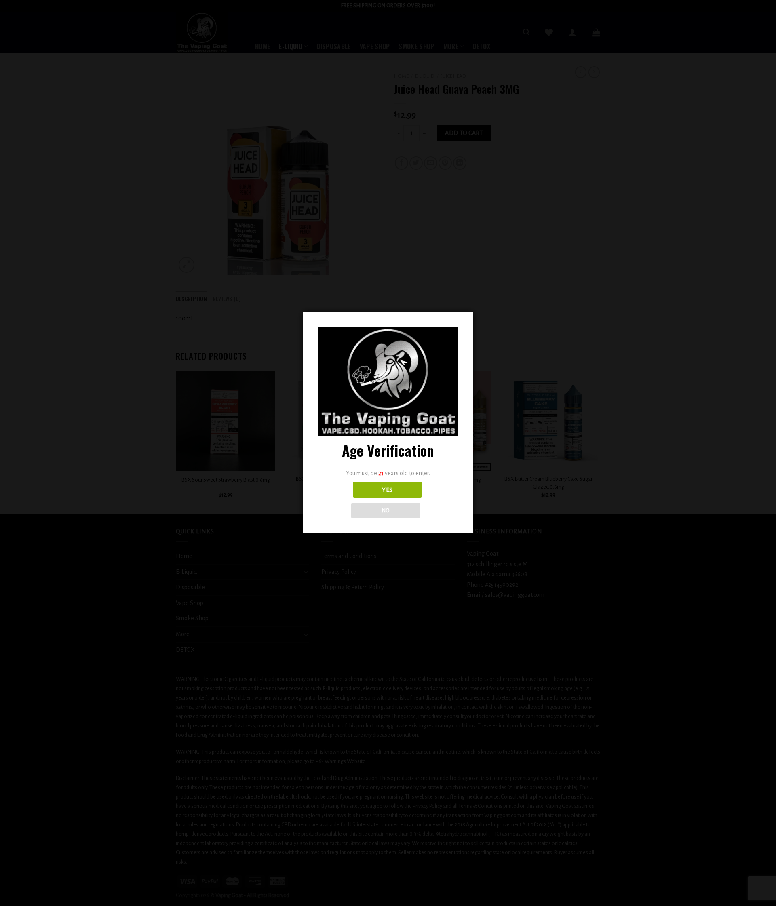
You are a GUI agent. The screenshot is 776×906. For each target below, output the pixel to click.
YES (387, 490)
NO (386, 511)
